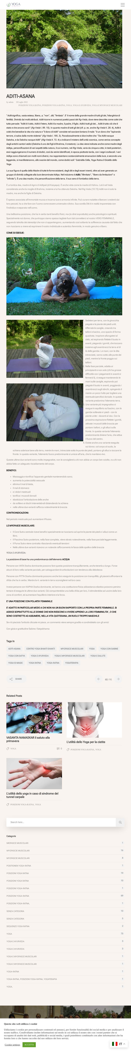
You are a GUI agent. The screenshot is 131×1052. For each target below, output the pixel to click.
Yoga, (10, 986)
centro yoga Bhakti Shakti (40, 649)
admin (11, 102)
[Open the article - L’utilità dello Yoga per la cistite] (80, 720)
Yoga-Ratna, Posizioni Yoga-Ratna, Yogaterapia (32, 979)
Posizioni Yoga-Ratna (18, 888)
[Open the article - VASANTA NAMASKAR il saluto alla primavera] (20, 717)
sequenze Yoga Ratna (18, 926)
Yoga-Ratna (13, 971)
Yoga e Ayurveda (82, 105)
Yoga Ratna (35, 663)
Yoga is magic (15, 663)
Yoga (69, 105)
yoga (92, 649)
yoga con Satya (16, 656)
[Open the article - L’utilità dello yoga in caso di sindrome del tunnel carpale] (20, 773)
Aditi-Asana (14, 649)
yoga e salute (97, 656)
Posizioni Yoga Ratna (30, 105)
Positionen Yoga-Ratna (19, 866)
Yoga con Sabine (109, 649)
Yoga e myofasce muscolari (107, 105)
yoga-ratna (53, 663)
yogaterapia (71, 663)
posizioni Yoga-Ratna (53, 105)
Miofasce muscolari (17, 843)
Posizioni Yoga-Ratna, (18, 903)
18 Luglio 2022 (22, 102)
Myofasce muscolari (72, 649)
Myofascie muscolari (18, 850)
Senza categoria (15, 911)
